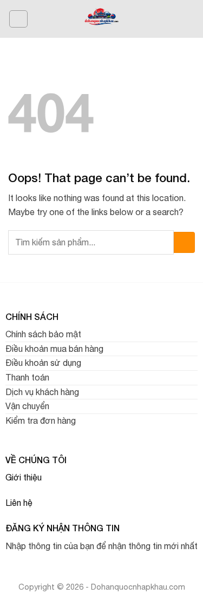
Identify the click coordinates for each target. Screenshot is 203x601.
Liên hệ (18, 502)
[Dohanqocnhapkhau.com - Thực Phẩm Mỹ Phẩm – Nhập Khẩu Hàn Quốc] (101, 19)
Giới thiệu (23, 477)
